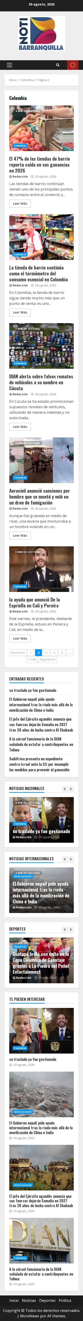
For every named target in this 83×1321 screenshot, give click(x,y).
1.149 (32, 659)
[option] (41, 820)
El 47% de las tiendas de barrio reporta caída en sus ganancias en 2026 (41, 128)
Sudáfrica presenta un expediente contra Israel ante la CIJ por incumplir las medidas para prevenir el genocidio (39, 764)
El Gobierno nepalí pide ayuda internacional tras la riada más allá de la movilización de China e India (41, 704)
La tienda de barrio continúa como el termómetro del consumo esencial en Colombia (41, 237)
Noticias (29, 1300)
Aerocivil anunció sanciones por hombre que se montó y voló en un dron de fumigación (41, 460)
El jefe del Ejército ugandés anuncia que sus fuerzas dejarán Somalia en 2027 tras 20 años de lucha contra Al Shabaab (41, 724)
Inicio (14, 1300)
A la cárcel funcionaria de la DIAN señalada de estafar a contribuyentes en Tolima (41, 744)
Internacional (22, 876)
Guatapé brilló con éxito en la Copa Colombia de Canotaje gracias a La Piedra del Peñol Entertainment (41, 962)
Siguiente (48, 659)
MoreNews (29, 1315)
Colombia (20, 145)
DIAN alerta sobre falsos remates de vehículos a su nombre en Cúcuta (41, 346)
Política (65, 1300)
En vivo (72, 65)
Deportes (20, 946)
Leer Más (20, 203)
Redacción (20, 176)
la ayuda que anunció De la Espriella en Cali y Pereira (41, 569)
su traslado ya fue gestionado (32, 690)
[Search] (57, 65)
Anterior (18, 652)
